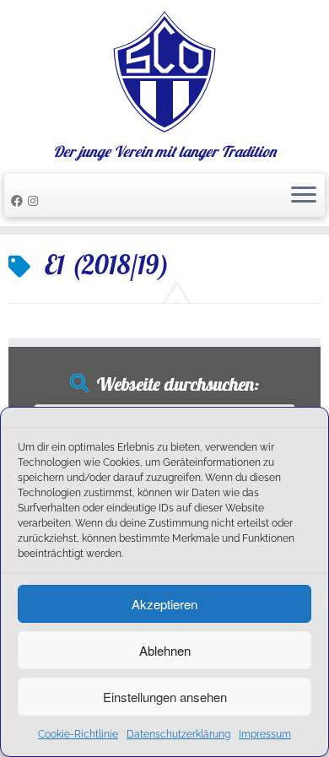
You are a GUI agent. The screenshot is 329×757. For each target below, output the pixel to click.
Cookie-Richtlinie (78, 734)
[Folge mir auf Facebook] (19, 201)
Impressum (265, 734)
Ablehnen (165, 650)
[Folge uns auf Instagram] (35, 201)
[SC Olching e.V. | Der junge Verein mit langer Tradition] (164, 71)
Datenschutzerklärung (178, 734)
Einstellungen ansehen (165, 697)
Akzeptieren (164, 604)
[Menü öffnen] (303, 195)
